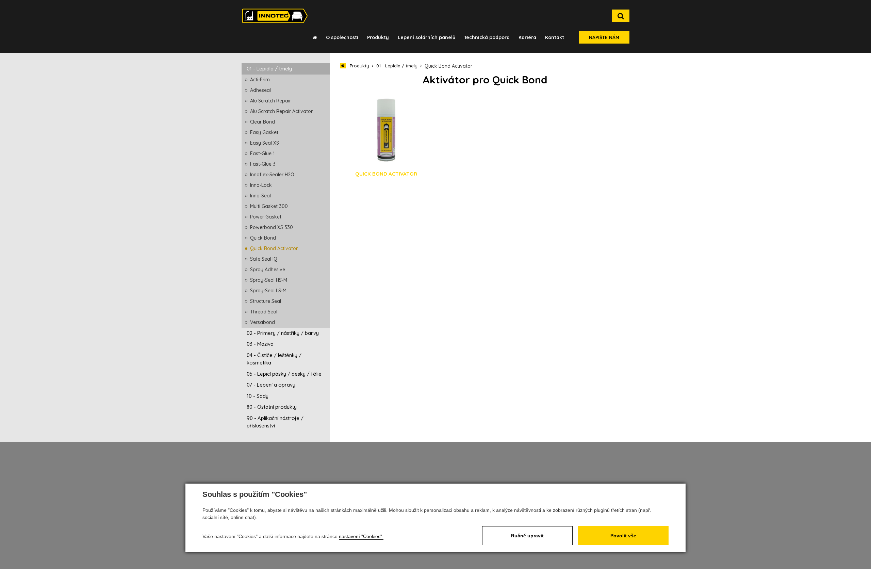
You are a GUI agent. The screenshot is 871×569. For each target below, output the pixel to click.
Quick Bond (263, 238)
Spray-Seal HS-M (268, 280)
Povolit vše (623, 535)
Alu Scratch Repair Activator (281, 111)
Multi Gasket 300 (269, 206)
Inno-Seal (260, 196)
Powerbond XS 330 (271, 227)
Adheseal (260, 90)
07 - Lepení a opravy (271, 384)
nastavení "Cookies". (361, 536)
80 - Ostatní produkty (272, 407)
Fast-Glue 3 (263, 164)
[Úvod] (315, 37)
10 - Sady (257, 396)
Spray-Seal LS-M (268, 291)
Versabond (262, 322)
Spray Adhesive (267, 269)
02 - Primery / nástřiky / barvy (283, 333)
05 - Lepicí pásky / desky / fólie (284, 374)
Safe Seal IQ (263, 259)
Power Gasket (265, 217)
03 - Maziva (260, 344)
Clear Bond (262, 122)
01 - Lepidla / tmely (269, 68)
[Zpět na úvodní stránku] (275, 16)
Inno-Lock (261, 185)
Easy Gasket (264, 132)
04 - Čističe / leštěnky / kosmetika (274, 359)
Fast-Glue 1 (262, 153)
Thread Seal (263, 312)
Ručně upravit (527, 535)
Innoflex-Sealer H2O (272, 175)
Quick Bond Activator (274, 248)
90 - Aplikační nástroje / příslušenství (275, 422)
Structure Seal (265, 301)
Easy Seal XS (264, 143)
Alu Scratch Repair (270, 101)
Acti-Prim (260, 80)
